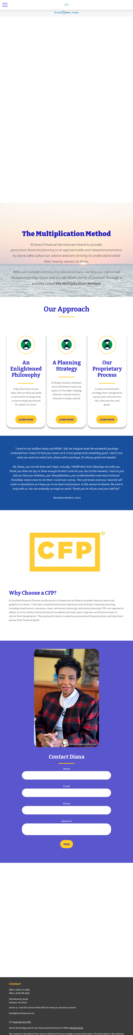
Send (66, 844)
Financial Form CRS (22, 1022)
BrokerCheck (76, 1027)
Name (66, 768)
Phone (66, 803)
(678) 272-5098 (23, 989)
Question (66, 821)
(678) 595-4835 (23, 993)
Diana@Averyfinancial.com (21, 1013)
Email (66, 786)
